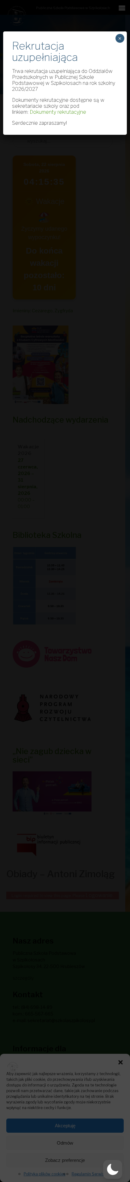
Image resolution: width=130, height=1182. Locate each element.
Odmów (65, 1143)
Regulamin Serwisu (89, 1174)
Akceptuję (65, 1125)
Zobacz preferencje (65, 1160)
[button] (120, 1062)
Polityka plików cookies (44, 1174)
